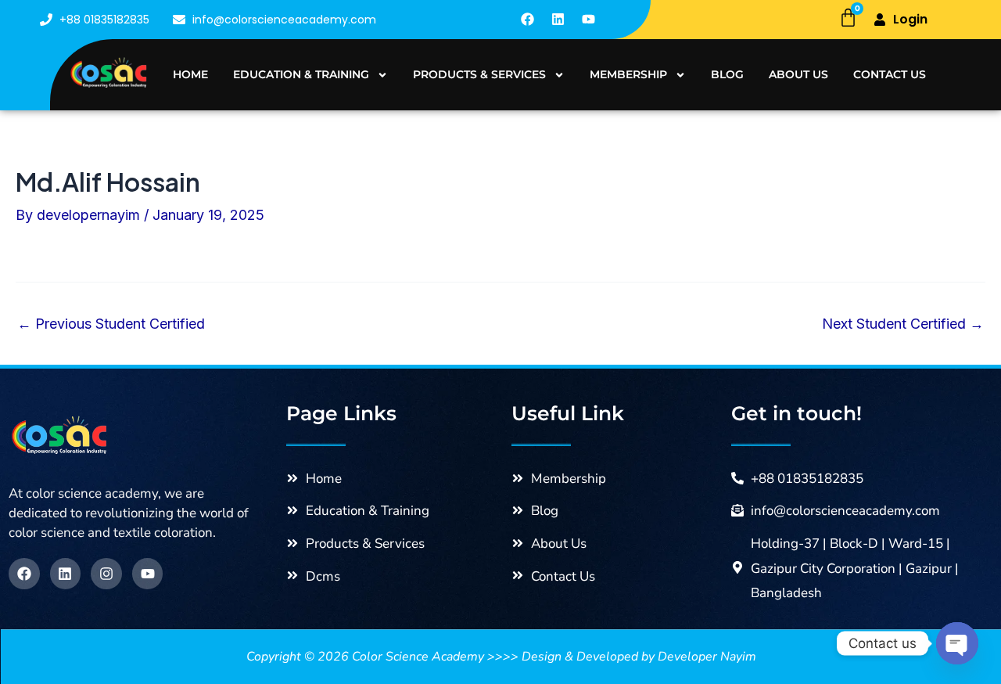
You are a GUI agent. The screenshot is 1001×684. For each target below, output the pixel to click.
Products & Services (479, 74)
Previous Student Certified (111, 324)
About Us (798, 74)
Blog (727, 74)
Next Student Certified (903, 324)
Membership (628, 74)
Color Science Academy (418, 656)
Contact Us (889, 74)
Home (190, 74)
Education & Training (301, 74)
